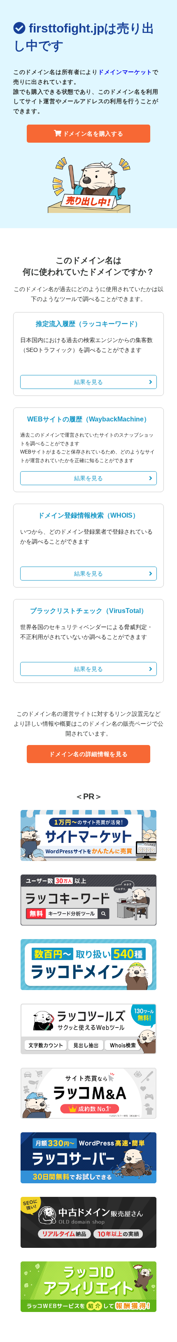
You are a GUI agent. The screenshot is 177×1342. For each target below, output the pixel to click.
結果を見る (88, 382)
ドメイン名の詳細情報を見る (88, 754)
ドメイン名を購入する (93, 133)
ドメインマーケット (125, 72)
